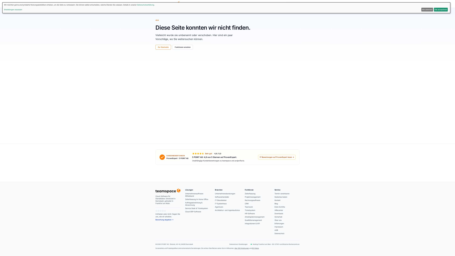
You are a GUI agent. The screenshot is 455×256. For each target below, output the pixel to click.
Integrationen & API (252, 223)
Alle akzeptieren (441, 10)
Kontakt (277, 200)
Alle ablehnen (427, 10)
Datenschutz (279, 233)
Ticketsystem (250, 210)
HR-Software (250, 214)
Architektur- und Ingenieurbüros (227, 210)
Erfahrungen (279, 223)
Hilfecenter (279, 210)
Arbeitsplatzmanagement (254, 217)
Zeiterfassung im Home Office (196, 199)
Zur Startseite (163, 47)
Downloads (279, 214)
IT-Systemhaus (221, 204)
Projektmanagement (252, 197)
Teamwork (249, 207)
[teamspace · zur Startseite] (167, 191)
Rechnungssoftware (252, 200)
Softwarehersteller (222, 197)
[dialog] (226, 7)
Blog (276, 204)
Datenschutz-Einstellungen (238, 244)
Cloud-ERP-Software (193, 212)
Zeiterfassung (250, 194)
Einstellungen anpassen (13, 10)
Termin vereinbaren (282, 194)
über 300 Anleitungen (241, 248)
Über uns (278, 220)
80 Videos (255, 248)
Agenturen (219, 207)
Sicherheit (278, 217)
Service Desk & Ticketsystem (196, 208)
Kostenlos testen (281, 197)
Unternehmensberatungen (225, 194)
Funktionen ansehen (183, 47)
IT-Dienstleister (221, 200)
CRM (247, 204)
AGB (276, 230)
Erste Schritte (280, 207)
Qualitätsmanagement (253, 220)
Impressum (279, 227)
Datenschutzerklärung (145, 5)
